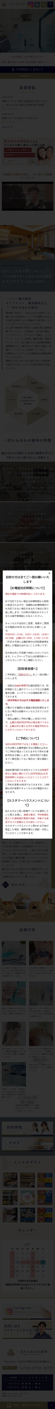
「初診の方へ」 (25, 674)
